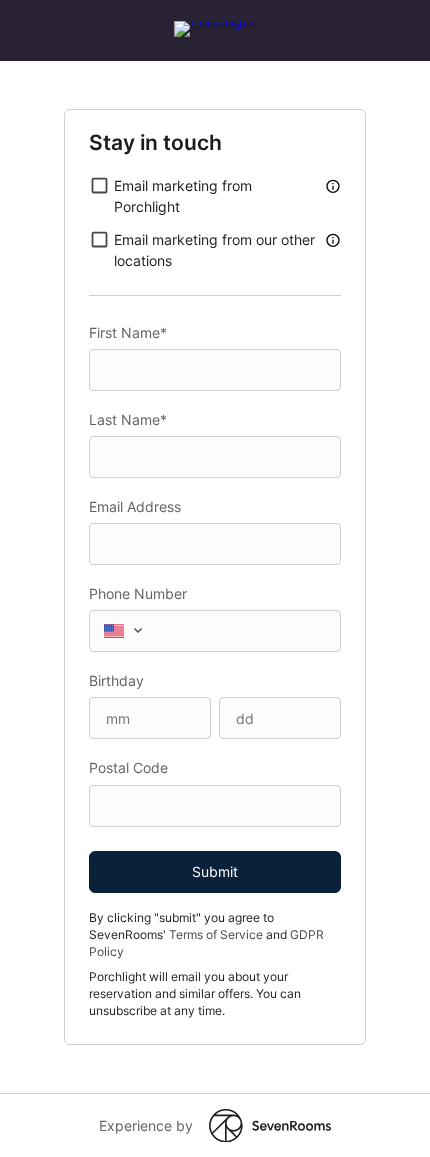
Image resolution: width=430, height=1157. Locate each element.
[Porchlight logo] (215, 20)
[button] (333, 185)
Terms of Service (216, 934)
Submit (215, 871)
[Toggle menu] (142, 630)
